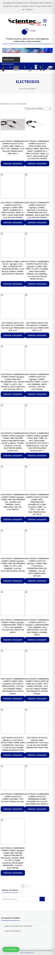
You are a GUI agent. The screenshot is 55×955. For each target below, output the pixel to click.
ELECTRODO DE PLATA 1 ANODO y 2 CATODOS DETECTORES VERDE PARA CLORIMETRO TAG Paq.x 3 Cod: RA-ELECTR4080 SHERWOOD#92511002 (13, 743)
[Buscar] (42, 899)
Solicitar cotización (12, 163)
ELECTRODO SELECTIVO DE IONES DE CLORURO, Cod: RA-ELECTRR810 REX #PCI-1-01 (37, 327)
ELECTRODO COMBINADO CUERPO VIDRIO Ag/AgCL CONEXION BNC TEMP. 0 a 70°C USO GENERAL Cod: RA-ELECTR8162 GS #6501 (13, 625)
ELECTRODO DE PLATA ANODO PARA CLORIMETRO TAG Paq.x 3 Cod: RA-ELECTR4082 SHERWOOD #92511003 (37, 742)
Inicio (21, 88)
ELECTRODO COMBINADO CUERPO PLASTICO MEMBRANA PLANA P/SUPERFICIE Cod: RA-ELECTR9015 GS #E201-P (37, 799)
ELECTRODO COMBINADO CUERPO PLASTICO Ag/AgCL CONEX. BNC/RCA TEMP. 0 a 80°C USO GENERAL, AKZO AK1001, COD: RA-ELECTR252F (37, 381)
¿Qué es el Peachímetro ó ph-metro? (18, 926)
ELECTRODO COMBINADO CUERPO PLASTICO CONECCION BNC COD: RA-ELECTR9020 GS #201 (13, 798)
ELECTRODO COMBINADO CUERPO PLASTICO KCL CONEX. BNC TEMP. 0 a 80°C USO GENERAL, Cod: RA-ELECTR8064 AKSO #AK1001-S (13, 147)
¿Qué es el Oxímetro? (12, 931)
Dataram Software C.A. (26, 952)
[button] (11, 949)
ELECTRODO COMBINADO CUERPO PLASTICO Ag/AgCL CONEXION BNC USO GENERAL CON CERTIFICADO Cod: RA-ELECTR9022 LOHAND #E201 (37, 627)
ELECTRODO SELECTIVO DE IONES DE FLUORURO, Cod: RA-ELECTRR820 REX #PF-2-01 (13, 327)
